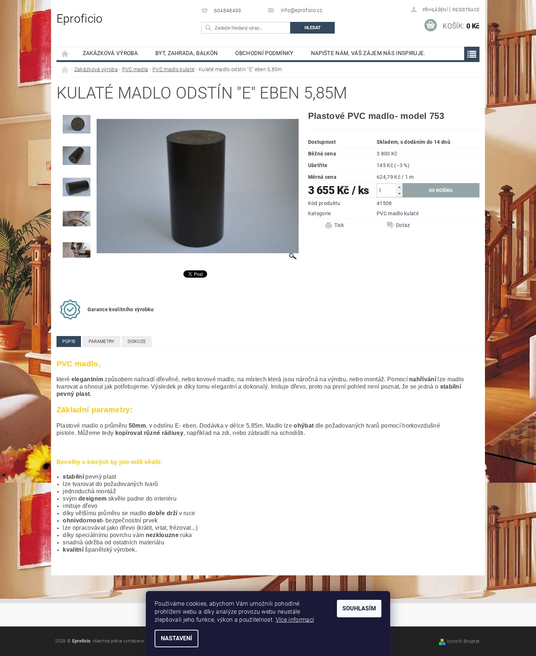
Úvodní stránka (65, 53)
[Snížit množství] (399, 193)
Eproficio (80, 19)
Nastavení (176, 638)
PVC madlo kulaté (398, 213)
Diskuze (137, 341)
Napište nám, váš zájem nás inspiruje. (368, 53)
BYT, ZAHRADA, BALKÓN (186, 53)
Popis (68, 341)
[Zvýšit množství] (399, 187)
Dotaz (403, 225)
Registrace (466, 9)
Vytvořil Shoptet (463, 641)
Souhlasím (359, 608)
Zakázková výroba (110, 53)
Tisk (339, 225)
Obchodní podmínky (264, 53)
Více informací (295, 619)
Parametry (101, 341)
